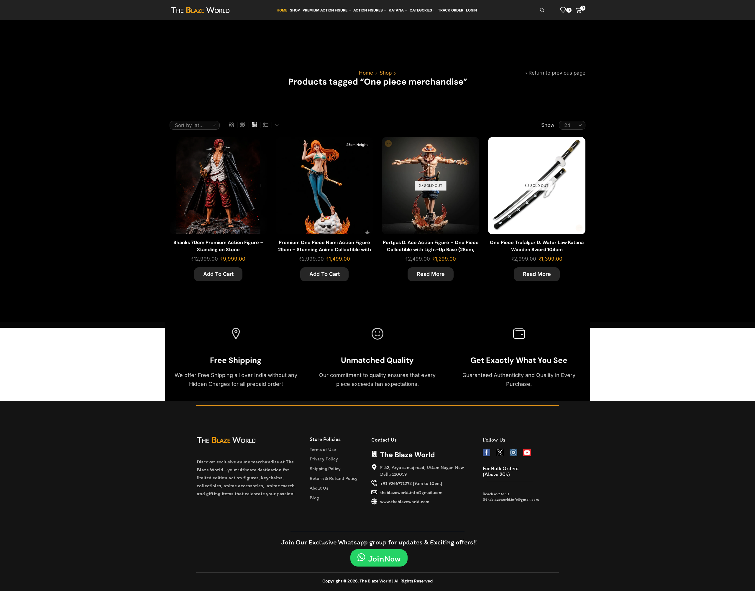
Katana (396, 10)
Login (471, 10)
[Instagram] (513, 452)
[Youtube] (527, 452)
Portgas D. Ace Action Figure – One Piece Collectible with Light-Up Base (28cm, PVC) (431, 249)
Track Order (450, 10)
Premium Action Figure (325, 10)
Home (282, 10)
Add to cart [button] (255, 165)
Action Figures (368, 10)
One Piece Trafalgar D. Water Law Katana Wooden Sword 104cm (537, 246)
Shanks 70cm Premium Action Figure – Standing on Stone (218, 246)
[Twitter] (500, 452)
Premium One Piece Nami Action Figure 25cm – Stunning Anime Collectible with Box (324, 249)
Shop (295, 10)
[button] (379, 558)
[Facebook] (486, 452)
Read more (431, 274)
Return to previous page (556, 73)
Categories (421, 10)
